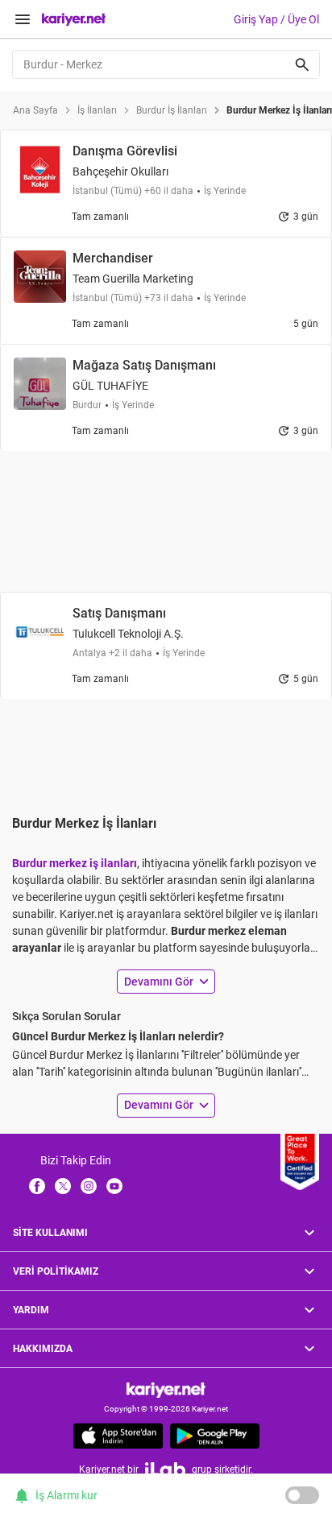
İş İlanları (97, 110)
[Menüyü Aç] (22, 19)
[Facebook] (37, 1185)
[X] (63, 1185)
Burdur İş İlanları (171, 110)
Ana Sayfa (35, 110)
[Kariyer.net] (166, 1389)
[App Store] (118, 1436)
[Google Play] (214, 1436)
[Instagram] (89, 1185)
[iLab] (165, 1469)
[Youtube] (114, 1185)
